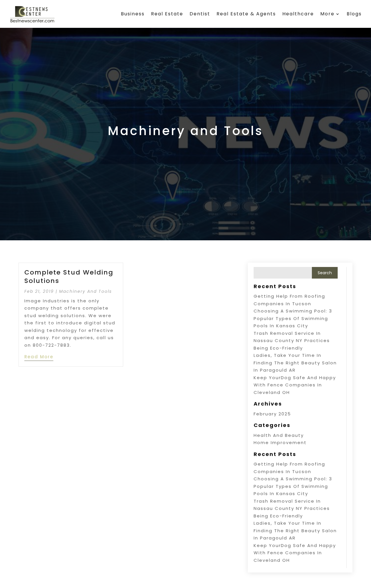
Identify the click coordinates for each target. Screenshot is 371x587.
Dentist (200, 13)
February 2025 (272, 414)
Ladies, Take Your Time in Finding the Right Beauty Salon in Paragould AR (295, 362)
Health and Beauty (279, 435)
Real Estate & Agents (246, 13)
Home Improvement (280, 442)
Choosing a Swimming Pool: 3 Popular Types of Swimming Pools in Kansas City (293, 318)
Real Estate (167, 13)
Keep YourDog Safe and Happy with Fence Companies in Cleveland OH (295, 385)
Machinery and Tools (85, 291)
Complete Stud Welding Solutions (68, 276)
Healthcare (298, 13)
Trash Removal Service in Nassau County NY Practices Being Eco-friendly (292, 340)
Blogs (354, 13)
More (327, 13)
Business (133, 13)
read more (38, 357)
